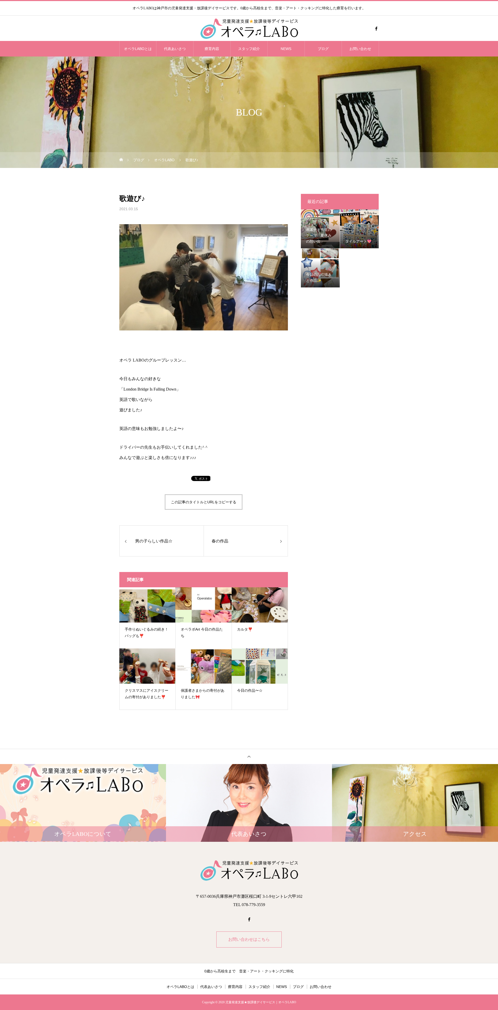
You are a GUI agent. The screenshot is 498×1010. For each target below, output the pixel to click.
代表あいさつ (175, 49)
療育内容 (212, 49)
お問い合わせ (360, 49)
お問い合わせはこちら (249, 939)
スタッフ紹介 (249, 49)
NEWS (286, 49)
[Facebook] (376, 28)
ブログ (323, 49)
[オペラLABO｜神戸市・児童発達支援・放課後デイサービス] (249, 28)
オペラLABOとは (138, 49)
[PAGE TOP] (249, 756)
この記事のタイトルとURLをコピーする (203, 502)
